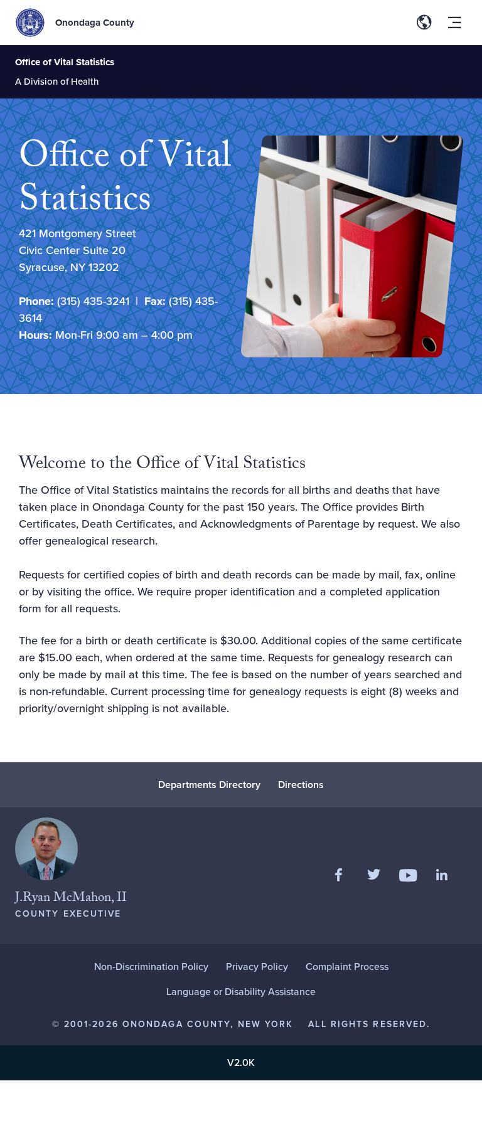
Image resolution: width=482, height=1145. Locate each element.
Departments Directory (209, 784)
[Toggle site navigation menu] (454, 22)
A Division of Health (57, 81)
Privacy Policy (257, 966)
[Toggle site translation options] (424, 22)
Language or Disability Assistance (241, 991)
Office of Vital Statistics (64, 62)
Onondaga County (94, 22)
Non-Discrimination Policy (151, 966)
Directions (301, 784)
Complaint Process (347, 966)
